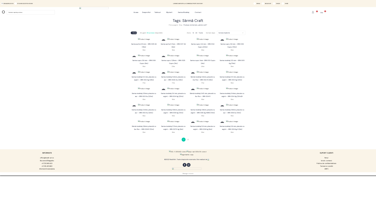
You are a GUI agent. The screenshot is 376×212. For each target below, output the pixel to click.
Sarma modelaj (183, 12)
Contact (198, 12)
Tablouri (157, 12)
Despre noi (146, 12)
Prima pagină (173, 25)
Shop (180, 25)
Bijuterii (169, 12)
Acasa (136, 12)
